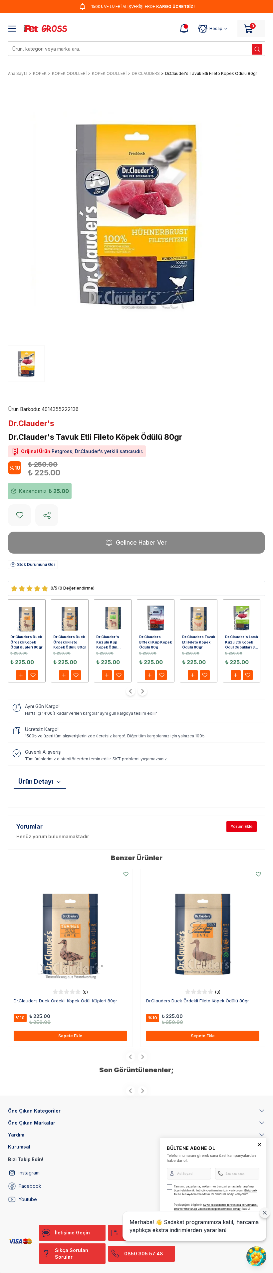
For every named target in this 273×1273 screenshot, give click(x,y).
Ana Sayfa (18, 73)
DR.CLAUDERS (146, 73)
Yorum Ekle (241, 826)
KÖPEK (40, 73)
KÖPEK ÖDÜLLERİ (69, 73)
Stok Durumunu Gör (36, 564)
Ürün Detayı (35, 781)
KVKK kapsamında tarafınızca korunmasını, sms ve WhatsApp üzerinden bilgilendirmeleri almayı (216, 1206)
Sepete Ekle (70, 1035)
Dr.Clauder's (31, 423)
